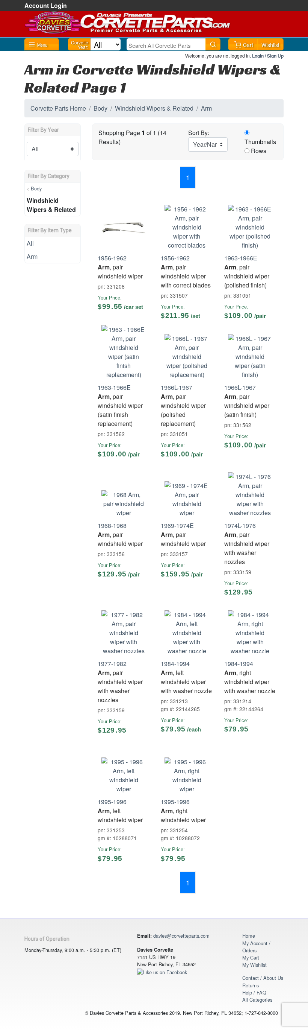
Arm (206, 108)
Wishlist (270, 45)
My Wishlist (254, 964)
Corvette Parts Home (58, 108)
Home (248, 935)
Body (100, 108)
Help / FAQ (254, 992)
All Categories (257, 999)
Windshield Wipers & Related (154, 108)
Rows (258, 150)
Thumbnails (260, 141)
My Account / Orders (256, 947)
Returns (250, 985)
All (30, 243)
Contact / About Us (262, 977)
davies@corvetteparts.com (181, 935)
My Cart (250, 957)
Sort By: (198, 132)
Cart (248, 45)
